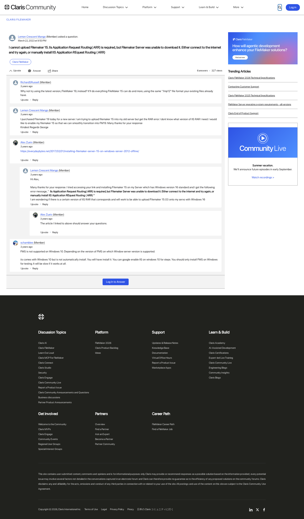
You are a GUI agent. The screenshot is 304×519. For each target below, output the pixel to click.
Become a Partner (104, 439)
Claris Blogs (215, 377)
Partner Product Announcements (55, 402)
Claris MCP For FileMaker (51, 357)
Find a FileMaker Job (162, 429)
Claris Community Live (49, 382)
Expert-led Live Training (221, 357)
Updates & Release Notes (165, 343)
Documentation (160, 352)
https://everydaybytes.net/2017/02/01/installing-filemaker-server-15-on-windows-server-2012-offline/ (79, 151)
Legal (104, 509)
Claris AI (42, 343)
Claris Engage (45, 377)
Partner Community (105, 444)
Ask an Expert (102, 434)
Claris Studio (44, 367)
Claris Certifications (219, 352)
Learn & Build (206, 7)
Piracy (130, 509)
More (236, 7)
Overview (100, 424)
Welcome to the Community (52, 424)
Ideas (98, 352)
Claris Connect (45, 362)
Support (175, 7)
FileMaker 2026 (103, 343)
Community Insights (219, 372)
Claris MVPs (44, 429)
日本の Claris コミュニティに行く (155, 509)
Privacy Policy (117, 509)
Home (85, 7)
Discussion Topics (113, 7)
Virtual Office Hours (162, 357)
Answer (37, 70)
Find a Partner (102, 429)
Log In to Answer (115, 281)
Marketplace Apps (161, 367)
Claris (41, 317)
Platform (147, 7)
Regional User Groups (49, 444)
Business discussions (49, 397)
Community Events (48, 439)
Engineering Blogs (218, 367)
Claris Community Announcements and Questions (63, 392)
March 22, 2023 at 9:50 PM (32, 40)
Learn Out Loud (46, 352)
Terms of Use (91, 509)
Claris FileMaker (46, 347)
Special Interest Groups (50, 449)
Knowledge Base (160, 347)
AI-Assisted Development (222, 347)
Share (55, 70)
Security (42, 372)
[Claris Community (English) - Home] (30, 8)
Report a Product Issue (50, 387)
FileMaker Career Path (163, 424)
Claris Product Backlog (106, 347)
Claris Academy (217, 343)
